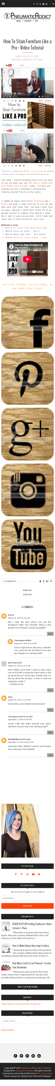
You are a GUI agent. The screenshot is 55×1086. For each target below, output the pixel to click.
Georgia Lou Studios (24, 1071)
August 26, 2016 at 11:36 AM (19, 666)
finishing (16, 59)
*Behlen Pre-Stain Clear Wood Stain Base (26, 228)
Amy (10, 697)
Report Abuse (7, 1030)
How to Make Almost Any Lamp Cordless (30, 946)
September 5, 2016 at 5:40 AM (20, 719)
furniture (27, 59)
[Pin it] (51, 581)
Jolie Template (44, 1068)
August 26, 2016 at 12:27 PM (19, 700)
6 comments (9, 581)
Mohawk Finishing (35, 201)
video (40, 59)
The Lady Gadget (44, 1073)
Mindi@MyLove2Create (19, 739)
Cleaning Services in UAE (20, 716)
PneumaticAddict (22, 640)
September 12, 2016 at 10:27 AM (20, 742)
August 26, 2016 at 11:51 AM (25, 643)
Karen (11, 615)
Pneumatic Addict (28, 1068)
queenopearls (15, 663)
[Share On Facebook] (43, 581)
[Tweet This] (40, 581)
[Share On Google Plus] (47, 581)
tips (35, 59)
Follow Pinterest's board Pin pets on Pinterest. (21, 1004)
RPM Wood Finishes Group (33, 171)
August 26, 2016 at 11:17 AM (19, 618)
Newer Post (27, 590)
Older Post (27, 594)
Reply (50, 634)
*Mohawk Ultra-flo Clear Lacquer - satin (26, 237)
